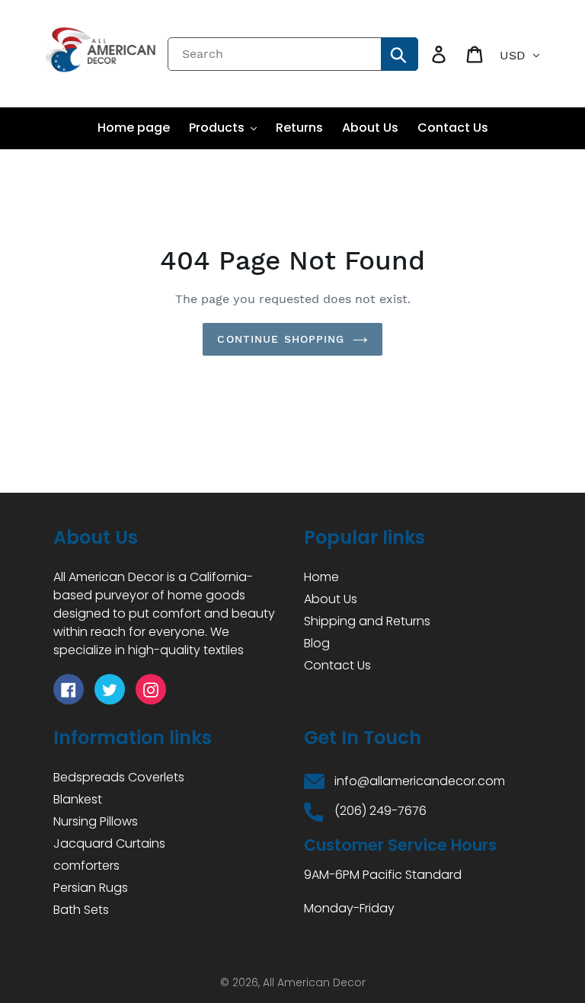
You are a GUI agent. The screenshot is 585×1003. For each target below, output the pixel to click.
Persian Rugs (90, 887)
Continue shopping (280, 339)
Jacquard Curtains (109, 843)
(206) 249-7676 (380, 810)
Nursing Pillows (95, 821)
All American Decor (314, 982)
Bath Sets (81, 909)
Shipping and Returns (367, 621)
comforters (86, 865)
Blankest (77, 799)
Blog (317, 643)
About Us (330, 599)
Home (321, 577)
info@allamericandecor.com (419, 781)
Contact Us (337, 665)
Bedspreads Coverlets (118, 777)
